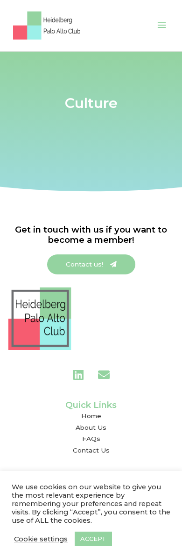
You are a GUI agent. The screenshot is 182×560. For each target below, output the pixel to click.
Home (91, 416)
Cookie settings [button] (41, 539)
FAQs (91, 438)
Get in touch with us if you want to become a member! (91, 234)
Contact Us (91, 450)
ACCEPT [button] (93, 538)
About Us (91, 427)
